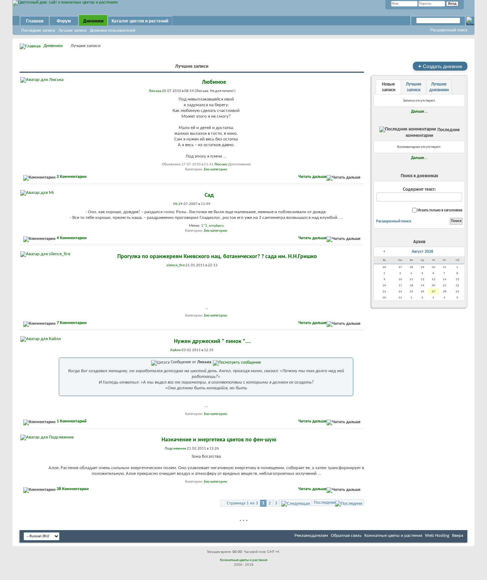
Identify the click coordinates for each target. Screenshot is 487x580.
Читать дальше (312, 177)
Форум (64, 21)
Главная (34, 21)
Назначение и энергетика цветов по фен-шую (219, 440)
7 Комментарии (72, 323)
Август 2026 (422, 252)
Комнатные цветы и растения (393, 535)
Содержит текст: (419, 189)
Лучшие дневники (439, 87)
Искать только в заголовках (439, 210)
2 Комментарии (72, 177)
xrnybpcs (216, 226)
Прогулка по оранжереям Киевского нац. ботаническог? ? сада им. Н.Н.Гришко (217, 257)
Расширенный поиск (448, 30)
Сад (209, 195)
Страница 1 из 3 (242, 503)
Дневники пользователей (112, 30)
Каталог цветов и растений (140, 21)
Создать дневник (440, 66)
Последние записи (38, 30)
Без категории (215, 169)
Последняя (324, 502)
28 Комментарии (73, 489)
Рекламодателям (311, 535)
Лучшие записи (72, 30)
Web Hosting (437, 535)
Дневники (93, 21)
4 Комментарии (72, 238)
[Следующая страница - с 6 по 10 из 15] (296, 502)
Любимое (214, 82)
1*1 (204, 226)
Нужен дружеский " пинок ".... (212, 341)
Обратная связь (346, 535)
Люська (220, 164)
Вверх (457, 535)
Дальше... (419, 111)
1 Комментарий (72, 421)
